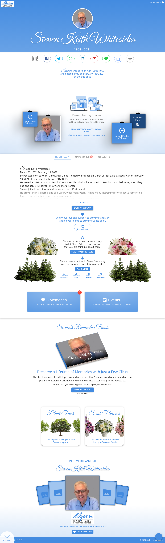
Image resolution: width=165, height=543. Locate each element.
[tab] (62, 156)
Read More (82, 203)
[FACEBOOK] (47, 58)
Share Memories (84, 532)
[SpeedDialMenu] (158, 536)
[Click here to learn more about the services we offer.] (82, 518)
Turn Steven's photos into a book (86, 130)
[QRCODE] (35, 58)
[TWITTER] (59, 58)
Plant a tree (82, 269)
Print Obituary (84, 208)
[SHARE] (118, 58)
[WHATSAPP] (71, 58)
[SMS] (106, 58)
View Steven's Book (82, 390)
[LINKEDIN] (82, 58)
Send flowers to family (82, 252)
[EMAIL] (94, 58)
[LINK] (130, 58)
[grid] (82, 122)
